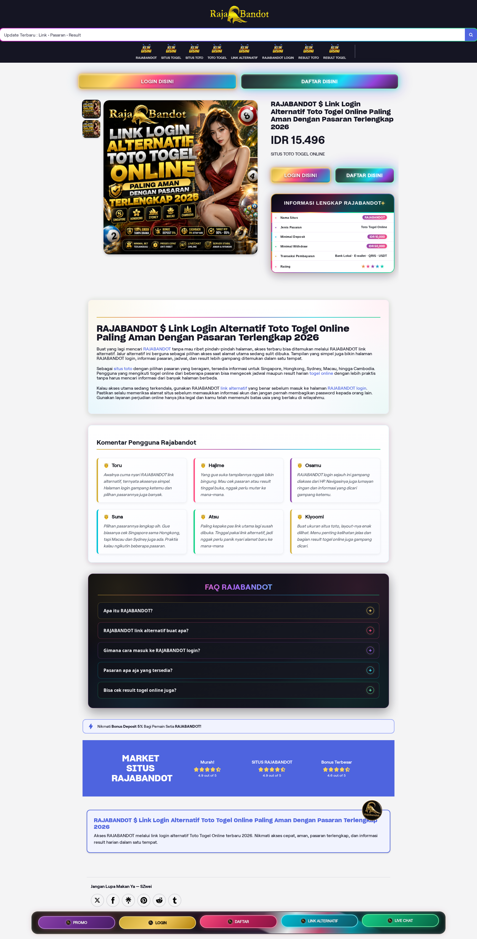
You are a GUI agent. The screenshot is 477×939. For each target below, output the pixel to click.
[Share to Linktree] (128, 900)
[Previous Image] (108, 178)
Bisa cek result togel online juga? (140, 690)
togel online (321, 373)
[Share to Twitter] (97, 900)
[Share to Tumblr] (174, 900)
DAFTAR (242, 921)
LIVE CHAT (404, 920)
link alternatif (234, 388)
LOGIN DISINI (157, 81)
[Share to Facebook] (113, 900)
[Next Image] (253, 178)
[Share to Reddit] (159, 900)
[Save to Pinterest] (143, 900)
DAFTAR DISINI (319, 81)
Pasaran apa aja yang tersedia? (138, 670)
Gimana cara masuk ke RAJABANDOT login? (152, 650)
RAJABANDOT (157, 349)
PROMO (80, 922)
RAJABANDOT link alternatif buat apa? (146, 630)
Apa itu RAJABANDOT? (128, 611)
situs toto (123, 368)
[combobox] (232, 34)
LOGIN (161, 922)
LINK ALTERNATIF (323, 921)
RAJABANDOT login (347, 388)
